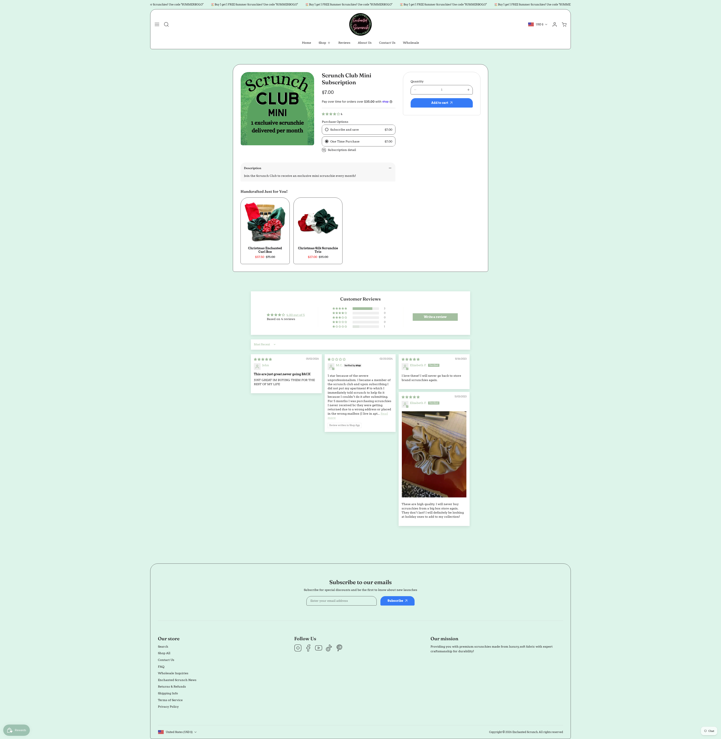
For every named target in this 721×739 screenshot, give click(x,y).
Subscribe (392, 380)
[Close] (360, 346)
